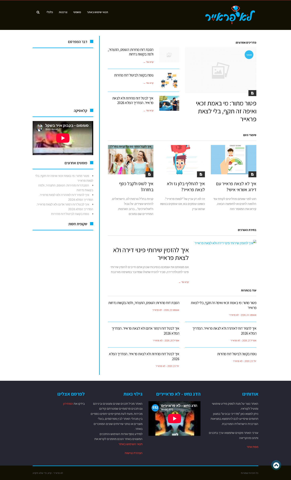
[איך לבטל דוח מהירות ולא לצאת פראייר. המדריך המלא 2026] (169, 103)
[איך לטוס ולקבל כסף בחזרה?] (130, 159)
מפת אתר (252, 447)
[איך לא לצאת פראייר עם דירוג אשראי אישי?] (233, 159)
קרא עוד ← (148, 62)
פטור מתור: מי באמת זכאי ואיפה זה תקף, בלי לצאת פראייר (226, 111)
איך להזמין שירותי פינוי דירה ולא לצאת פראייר (151, 253)
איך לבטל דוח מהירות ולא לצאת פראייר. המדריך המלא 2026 (132, 100)
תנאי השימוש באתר (130, 444)
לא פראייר (234, 315)
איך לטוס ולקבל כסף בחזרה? (136, 187)
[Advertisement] (63, 77)
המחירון (68, 403)
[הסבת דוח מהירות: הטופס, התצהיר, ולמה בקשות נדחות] (169, 54)
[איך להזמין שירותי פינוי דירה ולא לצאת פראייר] (225, 243)
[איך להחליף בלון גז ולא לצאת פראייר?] (182, 159)
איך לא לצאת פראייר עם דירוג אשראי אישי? (236, 187)
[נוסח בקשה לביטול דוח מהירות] (169, 80)
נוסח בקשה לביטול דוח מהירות (133, 75)
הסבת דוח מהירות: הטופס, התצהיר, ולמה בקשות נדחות (130, 51)
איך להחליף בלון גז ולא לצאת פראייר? (186, 187)
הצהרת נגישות (134, 453)
